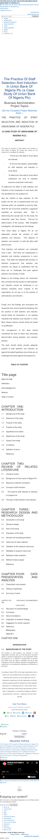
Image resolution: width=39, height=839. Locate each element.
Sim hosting (7, 828)
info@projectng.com (6, 10)
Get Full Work (19, 704)
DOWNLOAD (7, 20)
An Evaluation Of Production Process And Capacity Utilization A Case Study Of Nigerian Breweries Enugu (19, 749)
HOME (6, 18)
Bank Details (7, 818)
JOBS (5, 26)
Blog (5, 813)
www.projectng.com (33, 14)
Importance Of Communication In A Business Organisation (19, 754)
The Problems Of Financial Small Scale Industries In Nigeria (18, 744)
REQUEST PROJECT (10, 22)
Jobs (5, 811)
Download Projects (9, 816)
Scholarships (7, 809)
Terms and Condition (10, 822)
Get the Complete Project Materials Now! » (19, 111)
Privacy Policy (15, 834)
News (5, 814)
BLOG (5, 32)
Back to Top (7, 830)
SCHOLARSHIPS (9, 28)
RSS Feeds (24, 834)
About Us (6, 807)
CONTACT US (8, 33)
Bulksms (6, 826)
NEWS (6, 30)
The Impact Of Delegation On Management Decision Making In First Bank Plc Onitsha (19, 746)
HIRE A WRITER (9, 24)
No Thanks (14, 805)
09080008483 (4, 8)
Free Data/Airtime (9, 820)
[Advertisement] (19, 54)
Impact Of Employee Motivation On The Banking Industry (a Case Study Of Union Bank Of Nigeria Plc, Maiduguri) (18, 752)
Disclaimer (7, 824)
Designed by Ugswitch (31, 836)
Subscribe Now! (4, 805)
